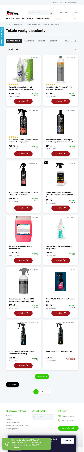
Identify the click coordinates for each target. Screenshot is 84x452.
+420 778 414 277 (68, 420)
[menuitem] (13, 19)
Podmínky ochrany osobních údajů (17, 425)
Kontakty (9, 416)
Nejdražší (41, 41)
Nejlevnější (29, 41)
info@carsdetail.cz (68, 416)
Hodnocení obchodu (12, 422)
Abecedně (53, 41)
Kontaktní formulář (68, 428)
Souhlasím (67, 441)
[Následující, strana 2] (42, 391)
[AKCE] (60, 176)
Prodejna (9, 419)
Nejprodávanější (13, 41)
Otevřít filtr (13, 49)
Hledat (51, 13)
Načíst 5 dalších (42, 377)
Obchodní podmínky (12, 429)
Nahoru (14, 385)
